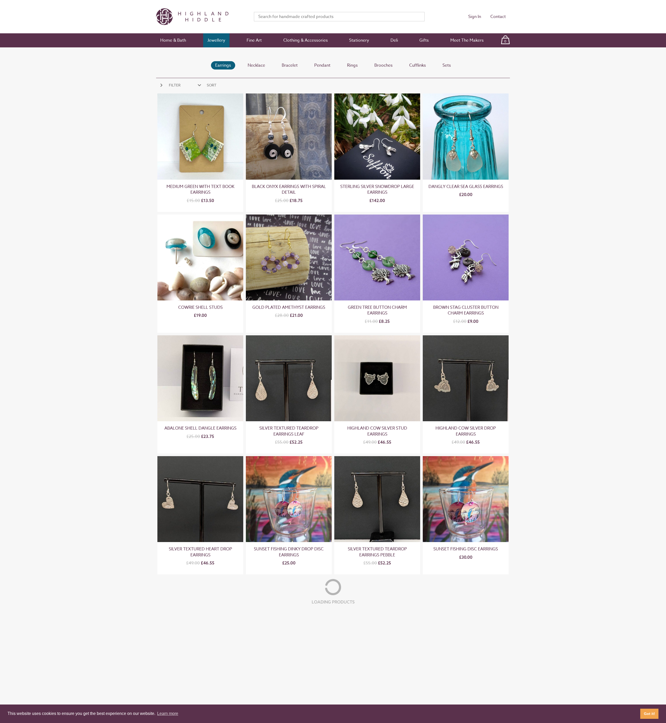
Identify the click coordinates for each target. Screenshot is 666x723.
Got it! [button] (649, 714)
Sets (447, 65)
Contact (498, 17)
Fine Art (254, 40)
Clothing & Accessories (305, 40)
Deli (394, 40)
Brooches (383, 65)
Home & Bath (173, 40)
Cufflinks (417, 65)
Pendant (322, 65)
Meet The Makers (467, 40)
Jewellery (216, 40)
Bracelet (290, 65)
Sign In (474, 17)
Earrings (223, 65)
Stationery (359, 40)
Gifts (424, 40)
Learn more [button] (167, 713)
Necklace (256, 65)
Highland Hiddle (198, 16)
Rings (352, 65)
